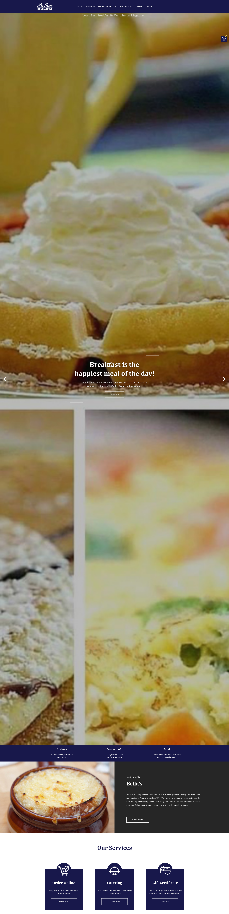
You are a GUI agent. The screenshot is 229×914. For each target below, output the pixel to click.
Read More (137, 820)
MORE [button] (149, 7)
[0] (224, 39)
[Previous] (5, 379)
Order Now (114, 394)
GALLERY (139, 7)
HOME (79, 7)
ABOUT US (90, 7)
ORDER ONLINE (105, 7)
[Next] (224, 379)
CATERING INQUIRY (123, 7)
